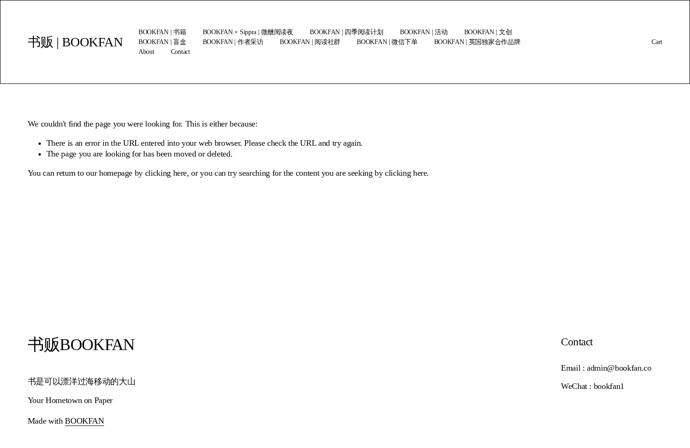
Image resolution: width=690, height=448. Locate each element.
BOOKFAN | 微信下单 (387, 41)
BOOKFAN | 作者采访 (233, 41)
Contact (180, 51)
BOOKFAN (84, 421)
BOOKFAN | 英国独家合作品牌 (477, 41)
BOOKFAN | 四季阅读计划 (346, 32)
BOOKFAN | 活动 (424, 32)
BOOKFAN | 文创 (488, 32)
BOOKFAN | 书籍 (162, 32)
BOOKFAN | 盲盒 (162, 41)
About (146, 51)
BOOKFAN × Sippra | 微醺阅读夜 (248, 32)
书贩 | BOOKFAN (75, 42)
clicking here (166, 173)
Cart (657, 41)
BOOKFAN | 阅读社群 (310, 41)
